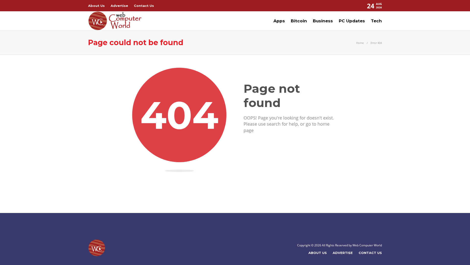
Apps (279, 20)
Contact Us (144, 6)
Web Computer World (367, 245)
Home (360, 43)
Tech (376, 20)
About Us (96, 6)
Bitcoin (299, 20)
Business (323, 20)
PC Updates (352, 20)
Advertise (119, 6)
